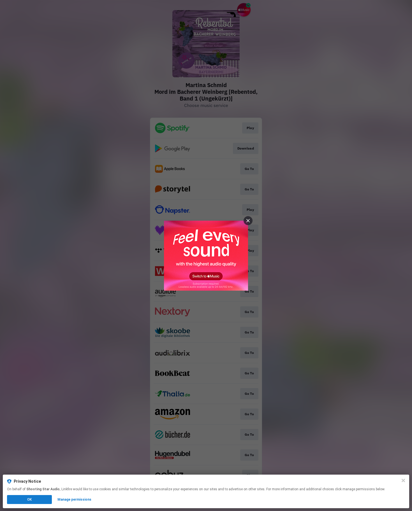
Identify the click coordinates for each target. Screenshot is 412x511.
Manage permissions (74, 499)
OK (29, 499)
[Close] (403, 480)
